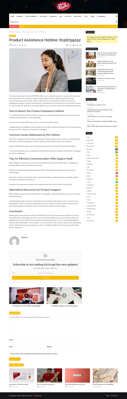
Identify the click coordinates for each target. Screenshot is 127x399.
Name (11, 339)
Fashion (89, 191)
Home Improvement (93, 158)
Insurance (53, 16)
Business (20, 16)
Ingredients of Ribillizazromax (18, 384)
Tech (86, 16)
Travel (92, 16)
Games (89, 173)
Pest (88, 217)
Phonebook (90, 146)
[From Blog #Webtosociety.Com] (77, 375)
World (88, 176)
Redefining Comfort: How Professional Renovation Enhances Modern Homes (42, 26)
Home (12, 16)
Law (60, 16)
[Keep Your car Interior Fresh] (91, 81)
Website (49, 346)
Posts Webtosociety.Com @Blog (103, 384)
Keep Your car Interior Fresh (106, 78)
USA (88, 137)
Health (89, 161)
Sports (89, 200)
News (88, 155)
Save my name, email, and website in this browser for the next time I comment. (34, 353)
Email (11, 346)
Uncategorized (91, 206)
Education (43, 16)
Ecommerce (101, 16)
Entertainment (91, 209)
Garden (89, 211)
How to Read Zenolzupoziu (45, 384)
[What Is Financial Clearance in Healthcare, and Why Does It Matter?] (91, 89)
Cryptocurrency (31, 16)
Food (88, 197)
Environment (90, 214)
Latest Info (90, 143)
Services (89, 188)
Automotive (90, 185)
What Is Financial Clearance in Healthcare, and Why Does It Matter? (107, 88)
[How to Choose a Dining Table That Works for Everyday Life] (91, 55)
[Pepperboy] (63, 6)
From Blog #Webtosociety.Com (75, 384)
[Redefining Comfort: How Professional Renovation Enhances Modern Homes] (91, 72)
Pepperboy (18, 32)
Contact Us (14, 22)
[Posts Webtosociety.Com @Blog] (105, 375)
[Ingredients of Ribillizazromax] (21, 375)
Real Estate (78, 16)
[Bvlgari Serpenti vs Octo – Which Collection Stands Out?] (91, 63)
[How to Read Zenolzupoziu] (49, 375)
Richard (24, 237)
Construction (91, 203)
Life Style (68, 16)
